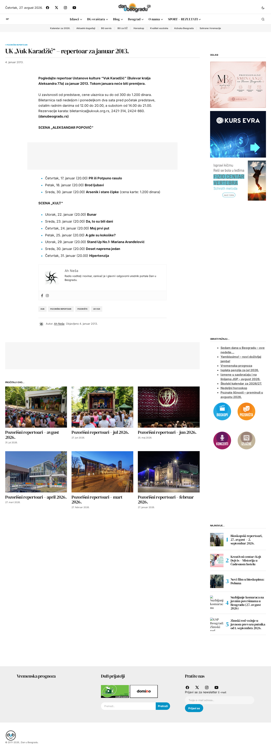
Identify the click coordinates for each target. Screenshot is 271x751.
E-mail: (222, 692)
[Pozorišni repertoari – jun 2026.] (169, 407)
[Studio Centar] (115, 691)
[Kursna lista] (238, 84)
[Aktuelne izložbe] (246, 440)
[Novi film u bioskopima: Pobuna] (217, 581)
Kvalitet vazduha (159, 28)
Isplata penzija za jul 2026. (240, 370)
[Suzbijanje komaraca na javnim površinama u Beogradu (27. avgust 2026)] (217, 602)
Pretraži (163, 706)
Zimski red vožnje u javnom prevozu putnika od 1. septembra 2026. (248, 624)
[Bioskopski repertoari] (222, 411)
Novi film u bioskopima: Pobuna (247, 581)
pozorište (82, 309)
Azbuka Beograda (184, 28)
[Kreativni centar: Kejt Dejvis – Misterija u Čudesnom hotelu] (217, 560)
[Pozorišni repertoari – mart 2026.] (102, 471)
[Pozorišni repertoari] (246, 411)
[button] (263, 7)
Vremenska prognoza (236, 365)
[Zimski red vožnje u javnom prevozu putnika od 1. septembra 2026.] (217, 624)
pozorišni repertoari (61, 309)
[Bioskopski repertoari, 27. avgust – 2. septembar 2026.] (217, 539)
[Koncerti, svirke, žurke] (222, 440)
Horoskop (139, 28)
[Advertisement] (99, 155)
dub (43, 309)
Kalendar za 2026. (60, 28)
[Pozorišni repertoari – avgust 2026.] (36, 407)
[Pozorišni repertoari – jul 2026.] (102, 407)
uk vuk (96, 309)
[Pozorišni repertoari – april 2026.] (36, 471)
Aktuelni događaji (85, 28)
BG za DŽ (123, 28)
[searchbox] (128, 706)
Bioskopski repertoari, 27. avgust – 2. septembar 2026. (246, 539)
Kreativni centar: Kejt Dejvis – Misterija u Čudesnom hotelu (246, 560)
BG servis (106, 28)
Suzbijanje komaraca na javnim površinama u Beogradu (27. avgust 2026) (247, 602)
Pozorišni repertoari (17, 45)
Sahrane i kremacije (210, 28)
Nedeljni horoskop (234, 388)
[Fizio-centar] (238, 180)
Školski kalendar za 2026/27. (241, 383)
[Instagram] (47, 295)
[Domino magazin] (144, 691)
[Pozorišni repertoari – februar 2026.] (169, 471)
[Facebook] (42, 295)
